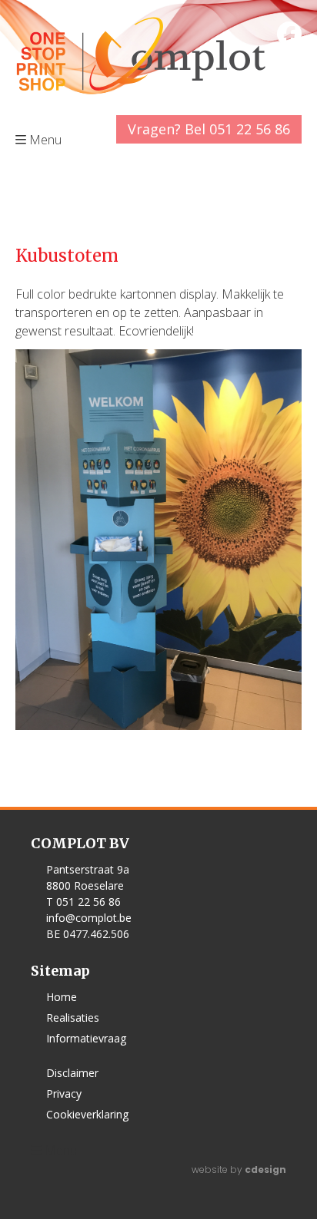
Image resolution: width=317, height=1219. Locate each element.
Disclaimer (72, 1072)
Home (61, 996)
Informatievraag (86, 1038)
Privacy (64, 1093)
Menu (61, 1149)
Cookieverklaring (87, 1114)
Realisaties (72, 1017)
